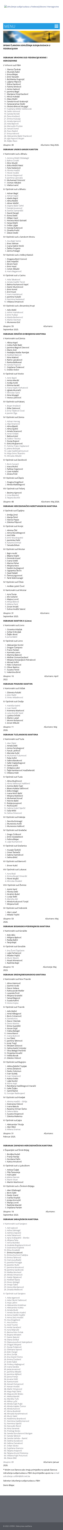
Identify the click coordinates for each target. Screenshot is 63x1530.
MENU (9, 26)
